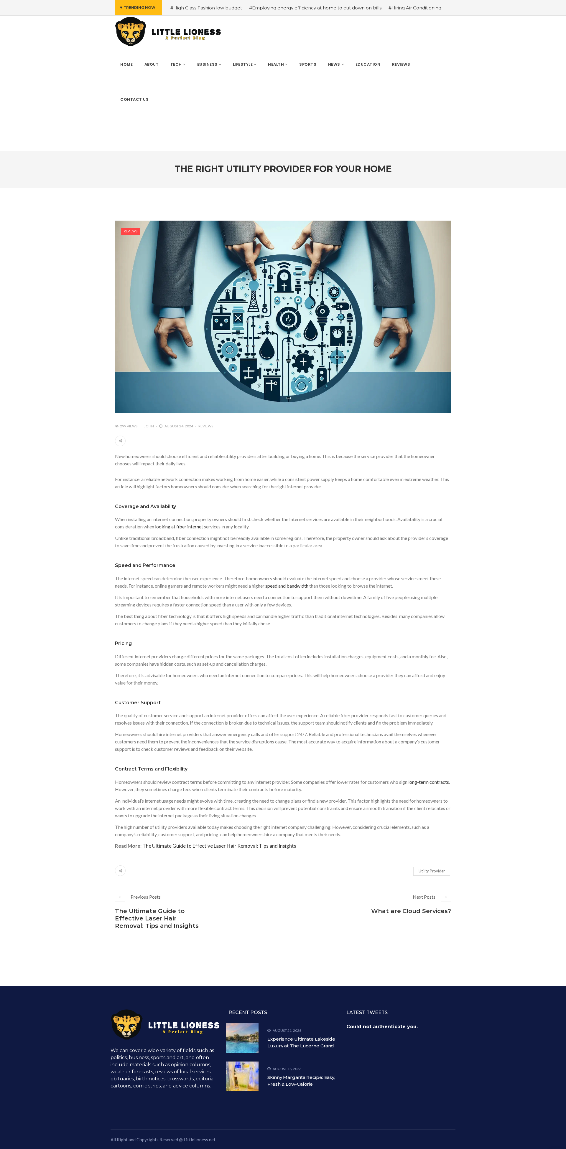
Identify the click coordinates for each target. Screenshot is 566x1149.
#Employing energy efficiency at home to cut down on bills (315, 8)
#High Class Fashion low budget (206, 8)
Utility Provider (432, 871)
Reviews (130, 231)
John (149, 426)
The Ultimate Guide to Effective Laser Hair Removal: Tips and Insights (219, 846)
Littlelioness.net (199, 1139)
